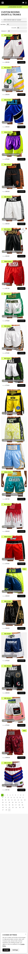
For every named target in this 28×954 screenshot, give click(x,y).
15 (17, 797)
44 (16, 807)
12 (8, 797)
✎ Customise (21, 62)
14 (14, 797)
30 (16, 802)
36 (12, 805)
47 (3, 810)
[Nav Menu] (26, 2)
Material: (3, 24)
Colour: (13, 28)
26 (3, 802)
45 (19, 807)
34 (6, 805)
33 (2, 805)
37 (16, 805)
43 (13, 807)
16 (20, 797)
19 (5, 800)
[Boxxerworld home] (2, 3)
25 (24, 800)
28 (9, 802)
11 (5, 797)
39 (22, 805)
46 (23, 807)
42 (9, 807)
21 (11, 800)
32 (22, 802)
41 (6, 807)
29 (12, 802)
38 (19, 805)
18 (2, 800)
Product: (4, 31)
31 (19, 802)
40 (3, 807)
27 (6, 802)
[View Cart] (23, 2)
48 (6, 810)
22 (15, 800)
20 (8, 800)
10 (2, 797)
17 (23, 797)
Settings (15, 950)
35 (9, 805)
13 (11, 797)
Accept (6, 950)
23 (18, 800)
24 (21, 800)
